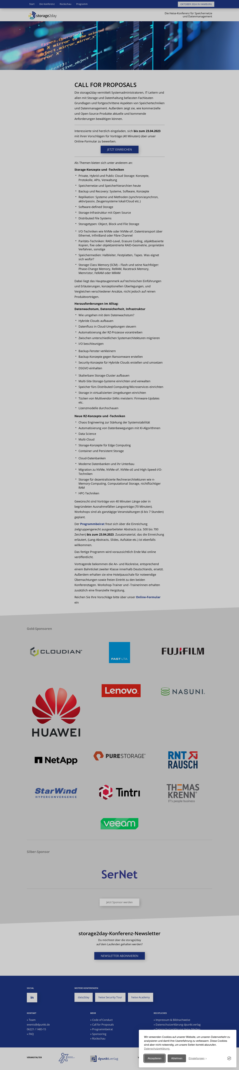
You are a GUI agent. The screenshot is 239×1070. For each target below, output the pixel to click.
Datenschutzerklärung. (157, 1048)
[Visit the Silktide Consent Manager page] (229, 1058)
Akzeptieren (154, 1058)
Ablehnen (176, 1058)
